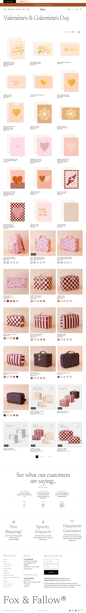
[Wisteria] (17, 338)
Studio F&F (22, 1)
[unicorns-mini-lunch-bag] (37, 262)
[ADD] (26, 58)
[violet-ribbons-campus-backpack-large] (14, 262)
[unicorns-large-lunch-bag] (64, 262)
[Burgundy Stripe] (41, 301)
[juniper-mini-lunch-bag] (34, 262)
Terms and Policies (43, 610)
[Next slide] (81, 5)
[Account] (77, 9)
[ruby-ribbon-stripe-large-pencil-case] (7, 301)
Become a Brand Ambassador (11, 577)
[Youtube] (76, 611)
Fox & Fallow (9, 1)
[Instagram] (73, 611)
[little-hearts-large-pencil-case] (4, 301)
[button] (74, 32)
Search (5, 559)
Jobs (4, 579)
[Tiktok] (79, 611)
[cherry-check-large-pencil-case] (11, 301)
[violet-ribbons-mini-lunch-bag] (41, 262)
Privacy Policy (7, 586)
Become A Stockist (8, 575)
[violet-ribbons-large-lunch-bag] (67, 262)
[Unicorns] (11, 262)
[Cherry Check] (31, 301)
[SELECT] (26, 122)
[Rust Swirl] (71, 301)
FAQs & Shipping (7, 568)
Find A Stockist (7, 564)
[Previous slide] (4, 5)
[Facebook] (70, 611)
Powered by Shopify (18, 610)
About (5, 562)
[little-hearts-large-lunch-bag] (31, 262)
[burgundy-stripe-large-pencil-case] (14, 301)
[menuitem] (28, 9)
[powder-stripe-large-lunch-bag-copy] (58, 262)
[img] (43, 485)
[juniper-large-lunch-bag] (61, 262)
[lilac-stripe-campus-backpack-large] (17, 262)
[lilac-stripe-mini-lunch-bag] (44, 262)
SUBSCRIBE (51, 572)
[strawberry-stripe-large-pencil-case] (17, 301)
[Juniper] (7, 262)
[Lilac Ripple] (67, 301)
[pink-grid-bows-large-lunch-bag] (71, 262)
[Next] (52, 456)
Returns (5, 570)
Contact (5, 582)
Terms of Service (8, 584)
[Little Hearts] (4, 262)
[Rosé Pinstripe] (37, 301)
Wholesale (6, 573)
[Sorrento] (44, 301)
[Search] (73, 9)
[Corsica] (34, 301)
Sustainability (7, 566)
